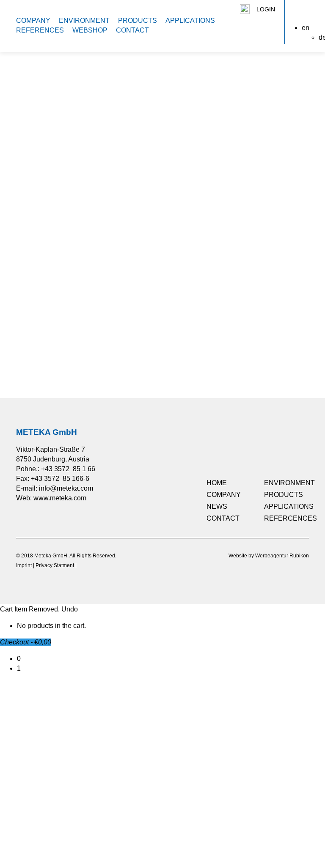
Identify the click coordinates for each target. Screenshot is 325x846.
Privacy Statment (55, 565)
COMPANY (33, 20)
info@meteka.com (66, 488)
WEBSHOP (89, 30)
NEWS (217, 506)
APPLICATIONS (190, 20)
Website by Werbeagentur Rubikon (269, 556)
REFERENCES (40, 30)
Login (265, 9)
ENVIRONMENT (84, 20)
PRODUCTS (137, 20)
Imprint (24, 565)
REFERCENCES (290, 518)
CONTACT (132, 30)
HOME (217, 482)
